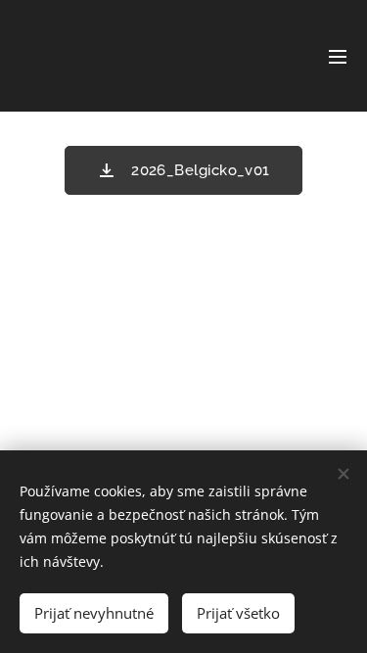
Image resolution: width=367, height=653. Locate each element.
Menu (337, 55)
